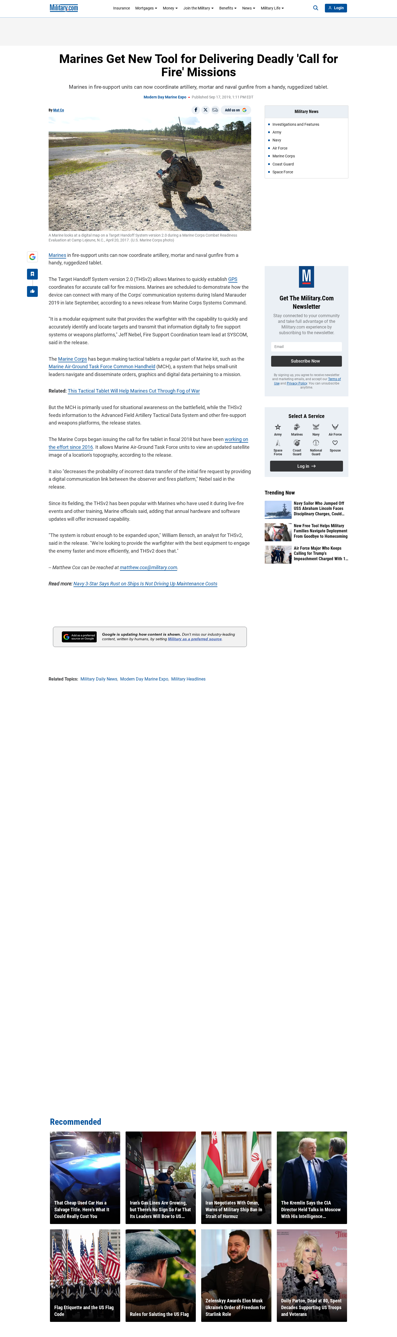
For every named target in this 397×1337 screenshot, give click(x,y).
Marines (57, 255)
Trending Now (280, 492)
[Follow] (32, 274)
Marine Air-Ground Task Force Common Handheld (102, 366)
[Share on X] (205, 110)
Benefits (226, 8)
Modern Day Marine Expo (165, 97)
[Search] (315, 8)
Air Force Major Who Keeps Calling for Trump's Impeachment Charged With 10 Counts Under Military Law (321, 553)
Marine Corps (72, 359)
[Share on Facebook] (195, 110)
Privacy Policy (297, 383)
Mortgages (144, 8)
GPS (232, 279)
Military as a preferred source (195, 639)
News (247, 8)
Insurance (121, 8)
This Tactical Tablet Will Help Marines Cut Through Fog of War (134, 391)
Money (168, 8)
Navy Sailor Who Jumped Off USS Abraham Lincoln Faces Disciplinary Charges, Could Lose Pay (319, 508)
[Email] (215, 110)
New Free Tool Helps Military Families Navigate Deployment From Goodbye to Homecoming (321, 531)
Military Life (270, 8)
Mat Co (58, 110)
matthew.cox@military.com (148, 567)
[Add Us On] (32, 256)
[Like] (32, 291)
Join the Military (196, 8)
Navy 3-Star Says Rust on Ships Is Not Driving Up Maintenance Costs (145, 583)
